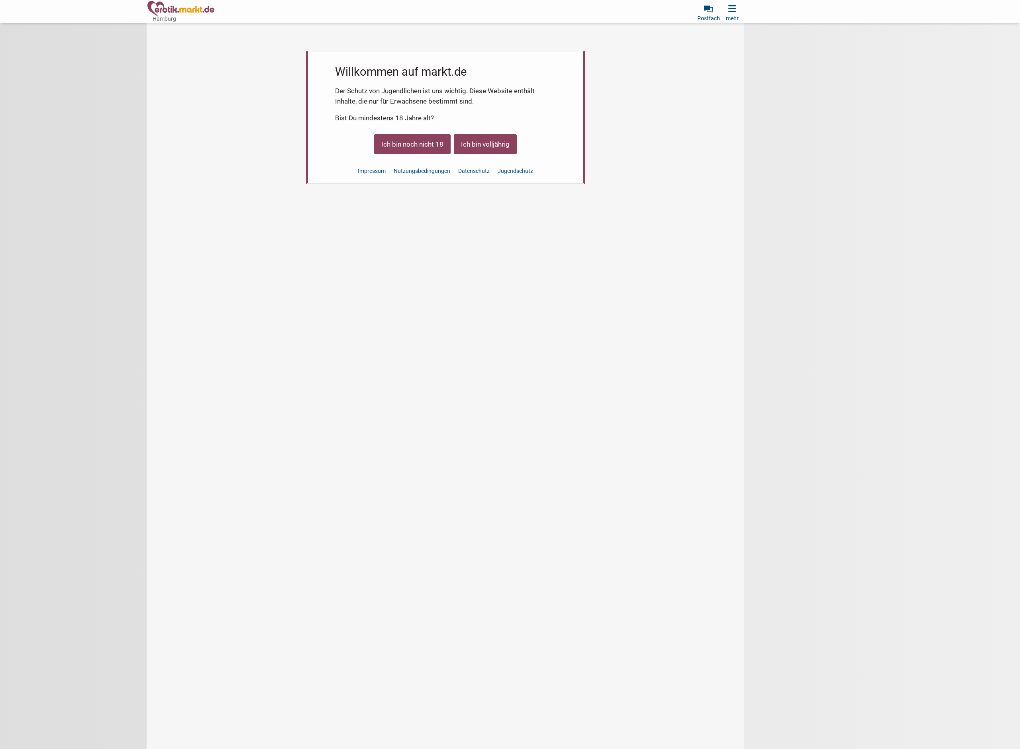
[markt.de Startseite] (180, 9)
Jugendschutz (515, 171)
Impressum (372, 171)
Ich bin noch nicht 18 (412, 144)
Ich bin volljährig (485, 144)
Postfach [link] (708, 18)
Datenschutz (474, 171)
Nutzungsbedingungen (422, 171)
